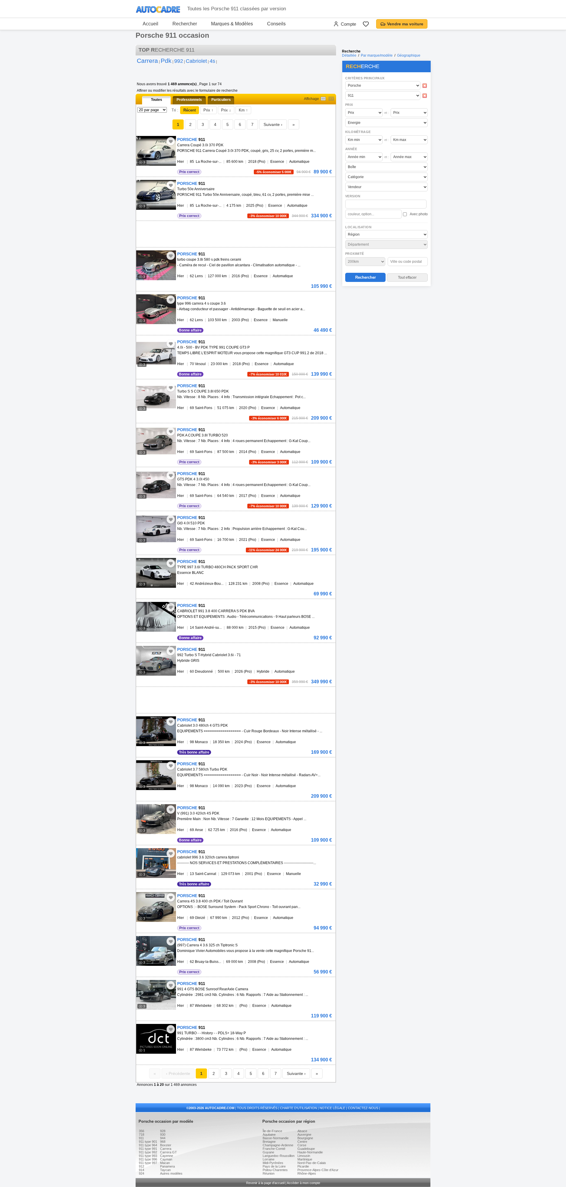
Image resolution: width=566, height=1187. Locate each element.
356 (141, 1131)
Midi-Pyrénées (273, 1163)
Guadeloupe (306, 1148)
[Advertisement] (386, 326)
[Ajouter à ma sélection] (171, 141)
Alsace (302, 1131)
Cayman (166, 1159)
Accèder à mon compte (303, 1183)
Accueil (150, 23)
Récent (189, 110)
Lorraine (268, 1159)
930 (162, 1134)
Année (351, 149)
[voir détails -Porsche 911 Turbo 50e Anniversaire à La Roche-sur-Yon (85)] (156, 195)
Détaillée (349, 55)
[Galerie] (331, 99)
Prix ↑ (208, 110)
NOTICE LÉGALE (332, 1108)
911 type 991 (148, 1148)
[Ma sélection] (365, 24)
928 (162, 1131)
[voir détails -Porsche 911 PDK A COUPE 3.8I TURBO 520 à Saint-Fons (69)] (156, 441)
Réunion (268, 1173)
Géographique (408, 55)
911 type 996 (148, 1159)
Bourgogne (305, 1138)
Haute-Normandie (310, 1152)
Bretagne (269, 1141)
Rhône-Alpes (306, 1173)
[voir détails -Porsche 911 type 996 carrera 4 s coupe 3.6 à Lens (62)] (156, 309)
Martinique (304, 1159)
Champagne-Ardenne (278, 1145)
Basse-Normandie (276, 1138)
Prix (349, 104)
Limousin (303, 1156)
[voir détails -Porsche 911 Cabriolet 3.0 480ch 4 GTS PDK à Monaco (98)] (156, 731)
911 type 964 (148, 1145)
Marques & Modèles (232, 23)
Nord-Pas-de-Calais (311, 1163)
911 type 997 (148, 1163)
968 (162, 1141)
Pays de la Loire (274, 1166)
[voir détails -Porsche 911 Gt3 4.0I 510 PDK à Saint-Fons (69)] (156, 529)
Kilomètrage (358, 132)
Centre (302, 1141)
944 (162, 1138)
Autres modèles (171, 1173)
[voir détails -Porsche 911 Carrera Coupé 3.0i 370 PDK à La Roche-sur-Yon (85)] (156, 151)
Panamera (167, 1166)
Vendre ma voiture (405, 24)
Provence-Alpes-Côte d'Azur (317, 1170)
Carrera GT (168, 1152)
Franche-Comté (274, 1148)
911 (141, 1138)
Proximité (354, 253)
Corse (301, 1145)
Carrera (165, 1148)
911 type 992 (148, 1152)
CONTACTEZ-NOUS (363, 1108)
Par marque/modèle (377, 55)
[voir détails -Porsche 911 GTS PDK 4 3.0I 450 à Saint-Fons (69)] (156, 485)
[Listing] (323, 99)
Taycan (165, 1170)
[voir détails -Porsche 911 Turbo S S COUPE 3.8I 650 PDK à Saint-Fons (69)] (156, 397)
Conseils (276, 23)
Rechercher (184, 23)
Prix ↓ (226, 110)
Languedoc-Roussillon (278, 1156)
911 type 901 (148, 1141)
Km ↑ (243, 110)
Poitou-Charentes (275, 1170)
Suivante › (273, 124)
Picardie (303, 1166)
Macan (165, 1163)
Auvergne (304, 1134)
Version (353, 196)
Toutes (156, 100)
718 (141, 1134)
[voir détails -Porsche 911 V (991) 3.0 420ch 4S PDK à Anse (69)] (156, 819)
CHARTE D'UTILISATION (298, 1108)
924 (141, 1173)
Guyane (268, 1152)
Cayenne (166, 1156)
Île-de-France (272, 1131)
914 (141, 1170)
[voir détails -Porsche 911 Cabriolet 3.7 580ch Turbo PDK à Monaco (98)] (156, 775)
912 (141, 1166)
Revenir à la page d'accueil (265, 1183)
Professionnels (189, 100)
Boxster (165, 1145)
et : (386, 112)
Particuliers (221, 100)
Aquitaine (269, 1134)
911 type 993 (148, 1156)
